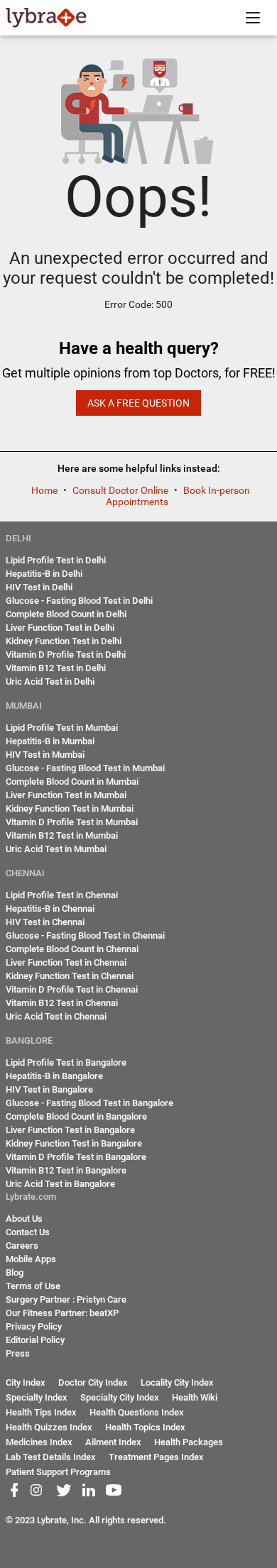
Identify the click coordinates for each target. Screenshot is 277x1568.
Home (45, 490)
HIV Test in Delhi (39, 587)
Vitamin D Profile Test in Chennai (72, 989)
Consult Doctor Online (121, 490)
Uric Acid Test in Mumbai (56, 849)
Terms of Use (33, 1286)
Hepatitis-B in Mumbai (50, 741)
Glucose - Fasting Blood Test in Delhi (79, 600)
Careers (22, 1245)
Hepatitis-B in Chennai (50, 908)
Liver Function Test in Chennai (66, 962)
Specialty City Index (119, 1397)
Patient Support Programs (58, 1472)
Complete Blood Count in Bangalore (76, 1116)
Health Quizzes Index (49, 1427)
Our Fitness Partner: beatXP (62, 1313)
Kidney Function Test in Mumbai (70, 808)
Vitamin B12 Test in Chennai (62, 1003)
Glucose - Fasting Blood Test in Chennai (85, 935)
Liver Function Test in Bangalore (70, 1130)
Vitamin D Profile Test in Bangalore (76, 1157)
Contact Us (28, 1232)
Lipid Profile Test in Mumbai (62, 727)
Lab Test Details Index (51, 1457)
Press (18, 1353)
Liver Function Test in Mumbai (66, 795)
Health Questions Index (136, 1412)
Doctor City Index (93, 1382)
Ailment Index (113, 1442)
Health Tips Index (41, 1412)
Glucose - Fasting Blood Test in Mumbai (85, 768)
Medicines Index (39, 1442)
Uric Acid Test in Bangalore (60, 1183)
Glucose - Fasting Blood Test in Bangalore (89, 1103)
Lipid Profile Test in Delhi (56, 560)
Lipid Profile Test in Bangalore (66, 1062)
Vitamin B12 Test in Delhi (56, 668)
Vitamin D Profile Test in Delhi (66, 654)
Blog (14, 1272)
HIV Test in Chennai (45, 922)
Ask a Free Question (138, 403)
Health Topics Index (145, 1427)
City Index (25, 1382)
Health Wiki (194, 1397)
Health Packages (188, 1442)
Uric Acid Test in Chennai (56, 1016)
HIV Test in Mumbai (45, 754)
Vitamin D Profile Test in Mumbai (72, 822)
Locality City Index (177, 1382)
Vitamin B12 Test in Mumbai (62, 835)
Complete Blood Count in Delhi (66, 614)
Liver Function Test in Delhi (60, 627)
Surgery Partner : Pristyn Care (66, 1299)
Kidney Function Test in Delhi (63, 641)
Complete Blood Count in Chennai (72, 949)
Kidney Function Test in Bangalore (74, 1143)
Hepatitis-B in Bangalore (54, 1076)
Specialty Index (36, 1397)
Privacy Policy (34, 1326)
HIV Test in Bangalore (49, 1089)
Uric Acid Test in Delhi (50, 681)
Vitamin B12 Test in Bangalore (66, 1170)
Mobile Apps (31, 1259)
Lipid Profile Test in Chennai (62, 895)
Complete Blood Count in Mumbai (72, 781)
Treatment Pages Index (156, 1457)
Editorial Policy (35, 1340)
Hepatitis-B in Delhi (44, 573)
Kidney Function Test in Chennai (70, 976)
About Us (24, 1218)
